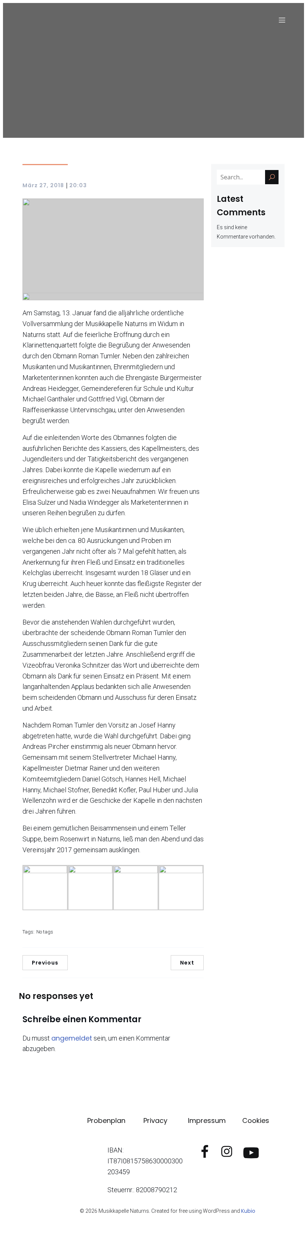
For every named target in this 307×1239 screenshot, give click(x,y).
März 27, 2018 (43, 185)
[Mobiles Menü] (282, 19)
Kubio (248, 1211)
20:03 (78, 185)
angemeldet (71, 1038)
